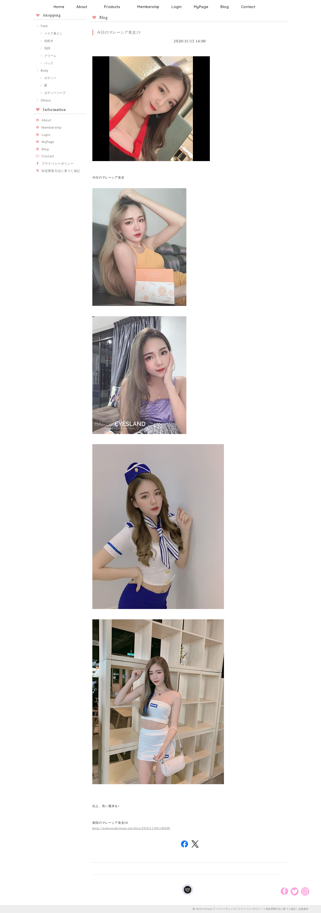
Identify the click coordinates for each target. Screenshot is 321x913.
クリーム (50, 55)
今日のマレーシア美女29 (119, 32)
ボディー (50, 78)
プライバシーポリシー (58, 163)
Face (44, 26)
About (81, 6)
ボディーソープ (55, 93)
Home (59, 6)
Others (46, 100)
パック (48, 63)
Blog (224, 6)
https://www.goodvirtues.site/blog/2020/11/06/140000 (131, 828)
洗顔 (47, 48)
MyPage (201, 6)
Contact (248, 6)
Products (112, 6)
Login (177, 6)
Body (44, 70)
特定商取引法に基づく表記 (61, 171)
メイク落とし (53, 33)
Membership (148, 6)
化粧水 (48, 41)
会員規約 (303, 908)
